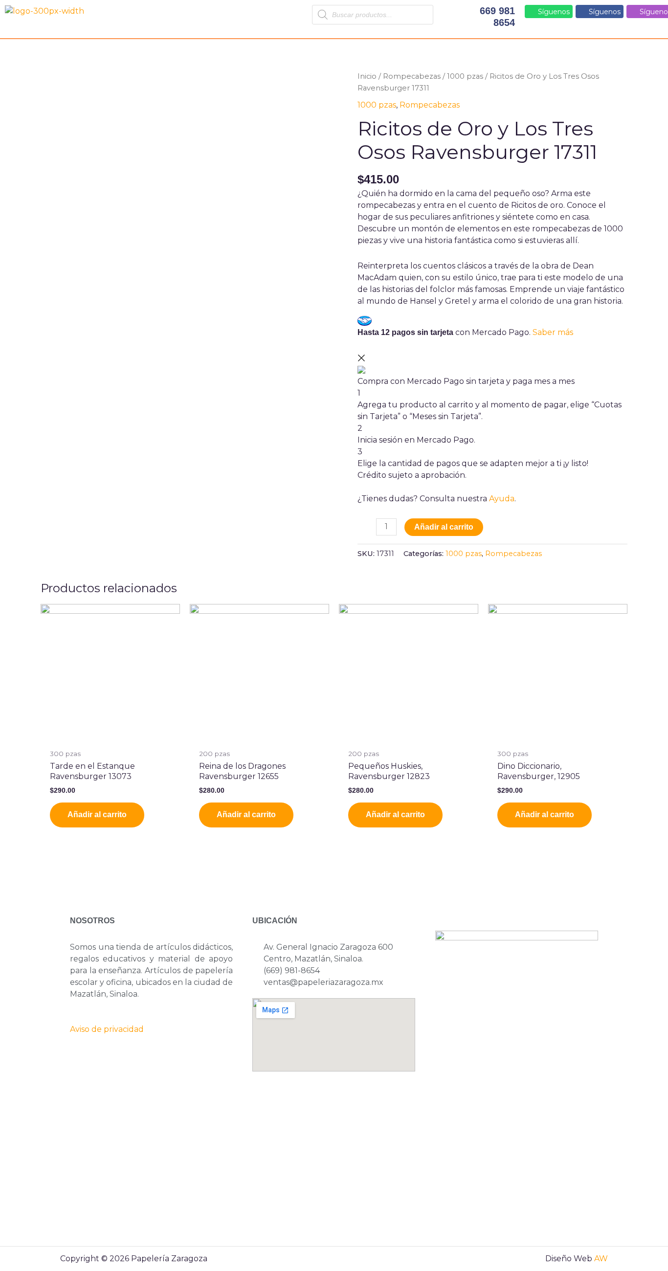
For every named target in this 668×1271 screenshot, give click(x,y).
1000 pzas (465, 76)
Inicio (367, 76)
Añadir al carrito (443, 527)
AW (601, 1258)
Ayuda (501, 498)
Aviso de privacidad (107, 1029)
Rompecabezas (412, 76)
